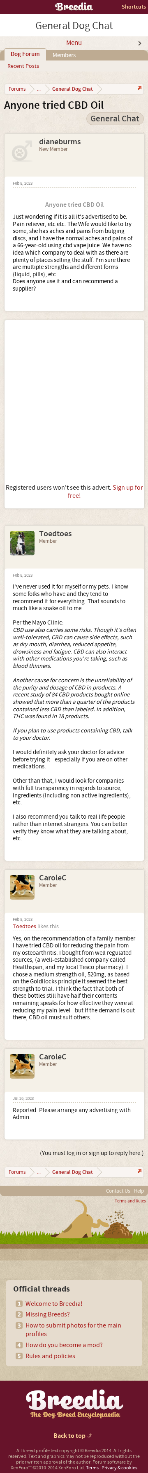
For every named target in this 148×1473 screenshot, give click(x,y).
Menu (74, 42)
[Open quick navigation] (138, 89)
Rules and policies (50, 1356)
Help (139, 1191)
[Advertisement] (74, 401)
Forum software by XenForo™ (71, 1465)
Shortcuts (134, 7)
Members (64, 55)
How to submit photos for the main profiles (73, 1329)
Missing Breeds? (47, 1314)
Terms (92, 1468)
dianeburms (60, 142)
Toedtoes (55, 534)
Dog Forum (25, 54)
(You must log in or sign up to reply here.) (92, 1153)
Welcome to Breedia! (54, 1304)
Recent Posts (23, 66)
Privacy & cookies (119, 1468)
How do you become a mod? (64, 1345)
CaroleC (53, 878)
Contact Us (118, 1191)
